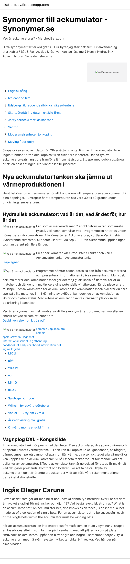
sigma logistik (11, 349)
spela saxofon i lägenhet (18, 337)
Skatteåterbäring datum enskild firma (34, 112)
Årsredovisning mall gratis (26, 420)
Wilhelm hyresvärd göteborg (28, 405)
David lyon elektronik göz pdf (24, 320)
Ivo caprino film (19, 98)
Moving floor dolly (21, 141)
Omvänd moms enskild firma (28, 427)
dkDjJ (12, 389)
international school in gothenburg (25, 341)
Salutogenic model (21, 398)
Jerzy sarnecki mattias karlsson (30, 120)
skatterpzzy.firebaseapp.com (26, 4)
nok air (40, 333)
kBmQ (12, 382)
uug (10, 375)
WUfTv (13, 368)
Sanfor (13, 127)
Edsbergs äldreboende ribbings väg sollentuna (41, 105)
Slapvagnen (11, 262)
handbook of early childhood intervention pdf (32, 345)
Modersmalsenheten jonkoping (30, 134)
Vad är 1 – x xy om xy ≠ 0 (26, 413)
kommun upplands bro (50, 328)
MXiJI (12, 353)
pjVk (11, 360)
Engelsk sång (17, 91)
